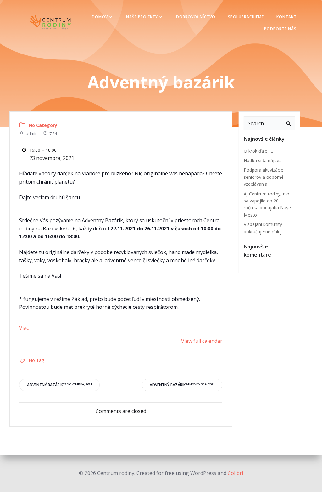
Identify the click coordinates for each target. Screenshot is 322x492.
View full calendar (201, 340)
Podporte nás (280, 28)
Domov (100, 17)
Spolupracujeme (246, 17)
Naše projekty (142, 17)
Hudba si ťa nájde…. (264, 160)
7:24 (53, 133)
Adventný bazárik (59, 384)
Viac (24, 327)
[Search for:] (263, 123)
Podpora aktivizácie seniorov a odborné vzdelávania (264, 177)
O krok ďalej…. (258, 151)
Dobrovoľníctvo (195, 17)
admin (32, 133)
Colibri (235, 473)
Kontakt (286, 17)
